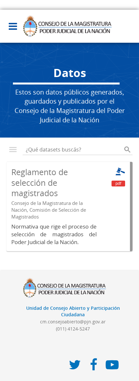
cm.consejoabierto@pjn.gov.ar (73, 322)
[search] (127, 149)
